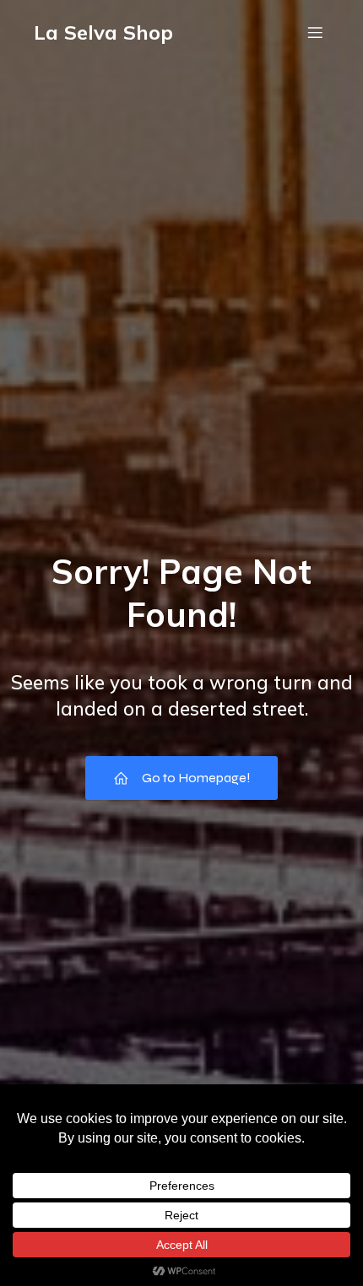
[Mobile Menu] (315, 32)
